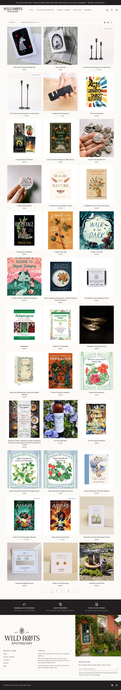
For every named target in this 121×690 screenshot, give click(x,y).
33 (68, 591)
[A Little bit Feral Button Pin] (97, 138)
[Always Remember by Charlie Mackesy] (97, 469)
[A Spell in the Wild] (60, 230)
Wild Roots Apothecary (16, 685)
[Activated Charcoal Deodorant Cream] (97, 276)
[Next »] (75, 591)
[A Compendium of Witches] (24, 138)
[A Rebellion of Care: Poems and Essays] (97, 184)
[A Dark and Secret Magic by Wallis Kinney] (60, 138)
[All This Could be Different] (97, 419)
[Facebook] (112, 685)
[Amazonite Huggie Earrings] (24, 562)
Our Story (6, 660)
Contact (5, 663)
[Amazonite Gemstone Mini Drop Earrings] (97, 515)
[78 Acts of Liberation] (97, 92)
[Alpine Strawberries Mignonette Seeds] (60, 469)
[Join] (116, 668)
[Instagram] (117, 685)
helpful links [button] (9, 651)
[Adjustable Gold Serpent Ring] (97, 325)
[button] (31, 10)
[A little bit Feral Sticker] (24, 184)
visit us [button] (41, 651)
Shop (5, 654)
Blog (4, 666)
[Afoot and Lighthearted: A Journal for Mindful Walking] (24, 371)
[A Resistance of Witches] (24, 230)
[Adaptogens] (24, 325)
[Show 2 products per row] (104, 22)
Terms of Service (91, 675)
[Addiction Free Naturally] (60, 325)
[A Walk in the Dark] (97, 230)
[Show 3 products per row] (108, 22)
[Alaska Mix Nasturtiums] (97, 371)
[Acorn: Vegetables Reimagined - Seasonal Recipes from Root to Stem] (60, 276)
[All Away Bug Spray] (60, 419)
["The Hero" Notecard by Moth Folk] (24, 46)
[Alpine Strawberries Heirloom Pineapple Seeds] (24, 469)
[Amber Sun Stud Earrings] (60, 562)
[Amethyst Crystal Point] (97, 562)
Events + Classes (8, 657)
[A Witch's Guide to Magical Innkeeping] (24, 276)
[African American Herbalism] (60, 371)
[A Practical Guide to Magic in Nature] (60, 184)
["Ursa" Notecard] (60, 46)
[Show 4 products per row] (112, 22)
